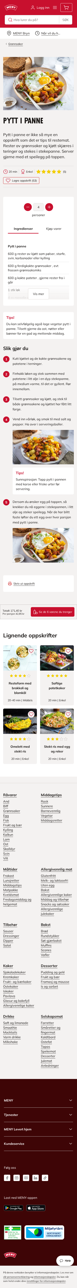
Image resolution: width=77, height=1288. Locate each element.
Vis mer (38, 294)
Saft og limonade (15, 1023)
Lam (6, 839)
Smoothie (10, 1028)
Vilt (5, 858)
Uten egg (47, 885)
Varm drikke (12, 1037)
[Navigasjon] (55, 7)
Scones (46, 950)
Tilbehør (10, 924)
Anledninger (50, 1065)
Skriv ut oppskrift (24, 583)
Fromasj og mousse (55, 982)
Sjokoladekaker (14, 972)
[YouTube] (26, 1178)
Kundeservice (14, 1144)
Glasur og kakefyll (16, 1001)
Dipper (8, 941)
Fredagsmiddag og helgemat (17, 901)
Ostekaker (10, 986)
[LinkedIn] (35, 1178)
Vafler (45, 955)
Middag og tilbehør (55, 899)
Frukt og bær (12, 825)
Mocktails (10, 1032)
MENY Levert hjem (17, 1129)
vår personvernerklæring (16, 1276)
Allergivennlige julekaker (52, 911)
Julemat (46, 1061)
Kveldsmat (11, 895)
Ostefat (46, 1042)
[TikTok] (45, 1178)
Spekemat (48, 1051)
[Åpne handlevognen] (66, 7)
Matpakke (10, 890)
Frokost (8, 876)
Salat (7, 945)
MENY (8, 1100)
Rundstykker (50, 936)
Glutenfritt (48, 876)
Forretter (47, 1023)
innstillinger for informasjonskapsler (46, 1280)
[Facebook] (7, 1178)
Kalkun (8, 835)
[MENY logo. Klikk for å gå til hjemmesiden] (11, 7)
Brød (44, 931)
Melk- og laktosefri (54, 880)
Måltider (10, 869)
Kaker (8, 965)
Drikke (8, 1016)
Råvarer (10, 795)
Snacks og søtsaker (55, 904)
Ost (5, 844)
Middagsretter (51, 820)
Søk (65, 20)
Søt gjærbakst (51, 941)
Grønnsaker (11, 811)
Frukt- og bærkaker (17, 982)
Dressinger (11, 936)
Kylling (8, 830)
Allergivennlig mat (56, 869)
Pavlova (9, 996)
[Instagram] (16, 1178)
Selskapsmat (52, 1016)
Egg (6, 816)
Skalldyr (9, 849)
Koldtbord (48, 1037)
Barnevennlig (50, 811)
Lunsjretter (11, 880)
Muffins (46, 945)
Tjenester (11, 1115)
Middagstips (51, 795)
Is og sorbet (49, 986)
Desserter (49, 965)
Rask (44, 801)
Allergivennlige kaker (56, 895)
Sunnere (47, 806)
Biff (5, 806)
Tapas (45, 1047)
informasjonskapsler (45, 1276)
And (6, 801)
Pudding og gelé (53, 972)
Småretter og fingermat (50, 1030)
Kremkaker (11, 977)
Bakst (45, 890)
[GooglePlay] (13, 1208)
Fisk (6, 820)
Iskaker (8, 991)
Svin (6, 854)
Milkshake (10, 1042)
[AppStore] (35, 1208)
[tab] (23, 229)
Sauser (8, 931)
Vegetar (47, 816)
